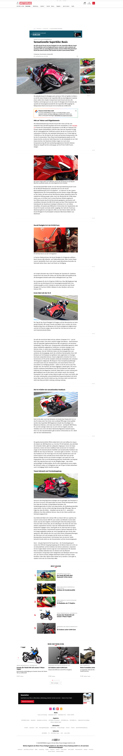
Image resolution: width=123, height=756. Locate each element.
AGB (37, 727)
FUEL (62, 733)
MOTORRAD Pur (73, 720)
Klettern (57, 749)
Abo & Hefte (67, 733)
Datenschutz (53, 727)
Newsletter (33, 720)
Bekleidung (35, 6)
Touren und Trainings (42, 714)
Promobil (91, 749)
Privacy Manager (60, 727)
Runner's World (51, 751)
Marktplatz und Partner (42, 720)
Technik (48, 6)
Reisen (52, 6)
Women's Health (59, 751)
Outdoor (85, 749)
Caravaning (41, 749)
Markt (73, 6)
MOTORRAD (44, 733)
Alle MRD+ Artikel (20, 6)
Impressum (31, 727)
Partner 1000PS (70, 714)
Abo (57, 0)
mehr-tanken (64, 749)
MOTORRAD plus (64, 720)
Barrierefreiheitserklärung (81, 727)
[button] (48, 76)
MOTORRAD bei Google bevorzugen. (63, 115)
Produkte (64, 0)
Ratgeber (58, 6)
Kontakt (26, 727)
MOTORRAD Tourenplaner (54, 720)
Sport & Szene (66, 6)
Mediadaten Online (52, 714)
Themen (73, 727)
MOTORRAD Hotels (25, 720)
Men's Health (71, 749)
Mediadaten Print (62, 714)
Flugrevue (52, 749)
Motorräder (27, 6)
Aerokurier (20, 749)
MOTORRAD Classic (55, 733)
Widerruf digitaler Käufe (56, 722)
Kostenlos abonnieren (27, 701)
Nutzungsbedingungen (44, 727)
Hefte (61, 0)
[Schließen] (76, 110)
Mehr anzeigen (55, 683)
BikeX (36, 749)
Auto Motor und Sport (28, 749)
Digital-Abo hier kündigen (83, 720)
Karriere (67, 727)
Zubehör (42, 6)
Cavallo (47, 749)
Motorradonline (78, 749)
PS (48, 733)
